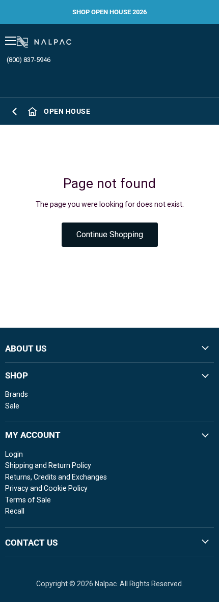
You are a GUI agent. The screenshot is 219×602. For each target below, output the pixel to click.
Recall (14, 511)
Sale (12, 406)
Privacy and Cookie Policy (46, 488)
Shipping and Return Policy (48, 465)
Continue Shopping (109, 234)
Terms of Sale (28, 500)
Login (14, 454)
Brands (16, 394)
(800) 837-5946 (28, 60)
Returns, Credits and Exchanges (56, 477)
